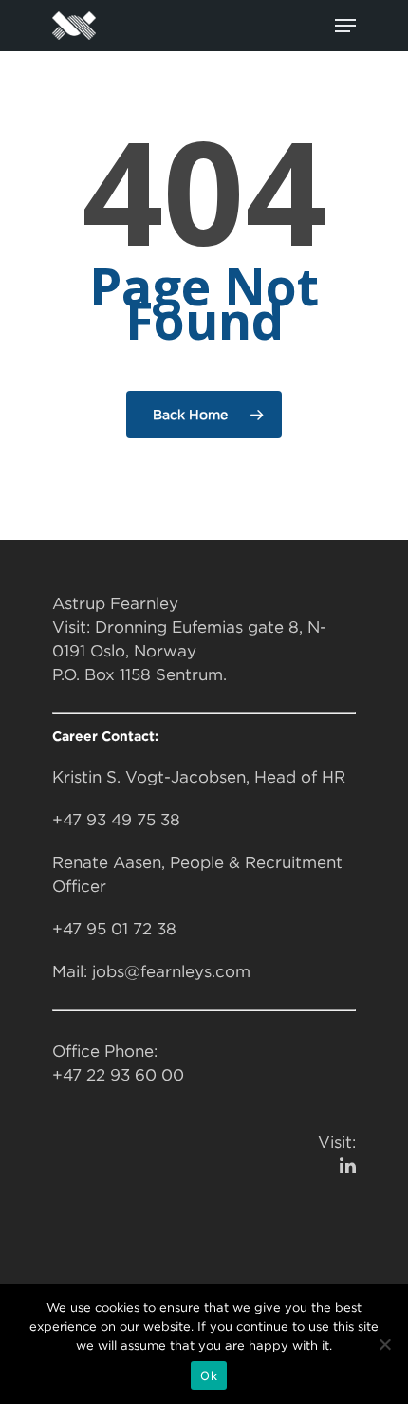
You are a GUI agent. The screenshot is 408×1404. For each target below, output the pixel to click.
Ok (208, 1375)
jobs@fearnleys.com (171, 971)
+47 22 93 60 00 (118, 1074)
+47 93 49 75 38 (116, 819)
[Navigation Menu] (345, 25)
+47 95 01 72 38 (114, 928)
